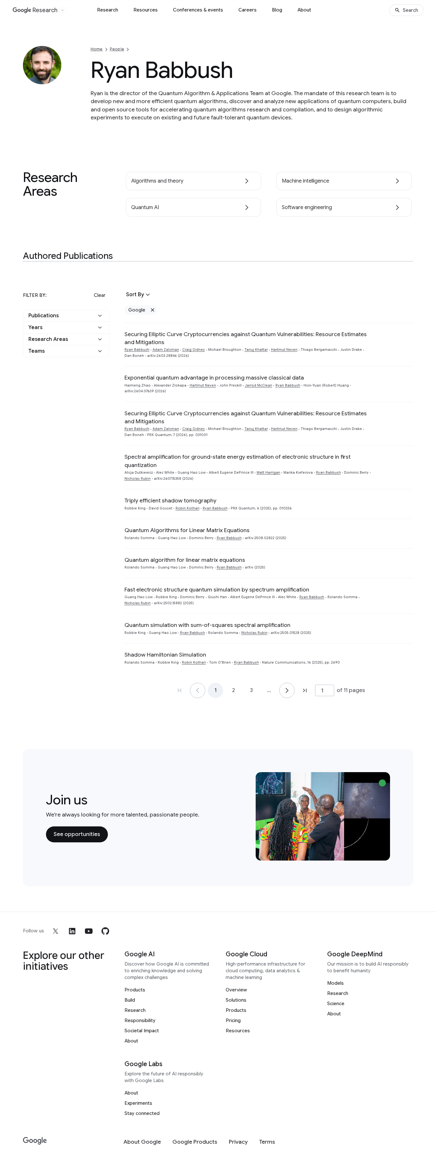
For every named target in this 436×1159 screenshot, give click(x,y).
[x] (55, 931)
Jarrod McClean (258, 385)
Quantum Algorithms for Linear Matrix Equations (187, 530)
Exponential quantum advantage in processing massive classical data (214, 377)
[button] (66, 315)
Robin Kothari (187, 508)
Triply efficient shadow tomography (170, 500)
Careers (247, 10)
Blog (277, 10)
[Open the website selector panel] (62, 10)
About (304, 10)
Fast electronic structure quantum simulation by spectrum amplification (216, 589)
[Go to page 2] (287, 690)
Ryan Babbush (136, 350)
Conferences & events (198, 10)
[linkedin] (72, 931)
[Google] (35, 1141)
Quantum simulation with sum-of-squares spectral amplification (207, 624)
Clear (99, 295)
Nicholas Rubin (137, 479)
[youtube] (88, 931)
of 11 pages (351, 690)
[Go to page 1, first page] (179, 690)
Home (97, 49)
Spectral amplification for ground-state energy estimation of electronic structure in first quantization (237, 460)
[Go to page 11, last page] (304, 690)
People (117, 49)
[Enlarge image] (55, 78)
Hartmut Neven (284, 350)
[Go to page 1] (197, 690)
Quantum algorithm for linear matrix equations (184, 559)
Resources (145, 10)
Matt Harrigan (268, 472)
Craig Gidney (193, 350)
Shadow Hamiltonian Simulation (165, 654)
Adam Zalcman (166, 350)
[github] (105, 931)
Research (107, 10)
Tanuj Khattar (256, 350)
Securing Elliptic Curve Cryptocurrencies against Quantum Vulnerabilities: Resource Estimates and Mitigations (245, 338)
